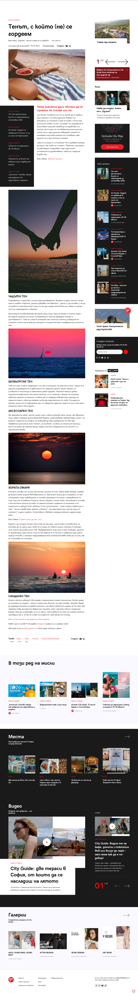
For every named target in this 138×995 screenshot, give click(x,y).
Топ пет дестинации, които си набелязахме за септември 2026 (18, 116)
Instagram (41, 624)
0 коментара (48, 46)
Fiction (105, 980)
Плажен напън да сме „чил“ (30, 519)
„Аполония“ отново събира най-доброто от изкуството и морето (19, 176)
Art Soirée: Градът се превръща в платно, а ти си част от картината (19, 132)
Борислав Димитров (50, 639)
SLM (117, 980)
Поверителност (57, 978)
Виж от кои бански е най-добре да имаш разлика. (29, 619)
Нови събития (23, 982)
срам (12, 641)
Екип (40, 982)
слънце (35, 639)
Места (21, 978)
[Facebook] (66, 46)
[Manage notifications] (133, 991)
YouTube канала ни (29, 628)
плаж (27, 639)
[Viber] (69, 46)
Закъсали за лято (55, 159)
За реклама (42, 978)
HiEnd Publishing (121, 978)
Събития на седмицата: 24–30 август (18, 146)
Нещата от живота (14, 20)
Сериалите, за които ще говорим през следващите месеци (19, 160)
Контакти (42, 985)
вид (26, 641)
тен (19, 641)
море (19, 639)
